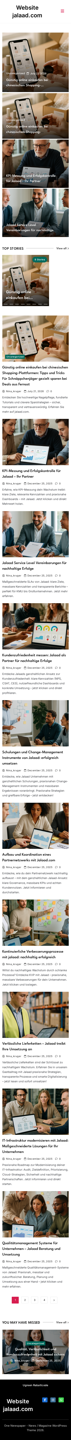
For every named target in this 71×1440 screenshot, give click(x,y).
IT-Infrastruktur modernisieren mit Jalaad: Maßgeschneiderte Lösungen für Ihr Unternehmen (35, 1146)
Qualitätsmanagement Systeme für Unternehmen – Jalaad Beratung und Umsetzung (31, 1249)
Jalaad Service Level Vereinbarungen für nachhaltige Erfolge (30, 230)
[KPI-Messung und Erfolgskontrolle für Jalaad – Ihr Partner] (35, 164)
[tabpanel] (35, 1352)
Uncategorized (15, 73)
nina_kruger (13, 391)
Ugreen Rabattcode (35, 1385)
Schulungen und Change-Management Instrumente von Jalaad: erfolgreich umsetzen (32, 758)
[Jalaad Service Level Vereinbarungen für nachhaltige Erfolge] (35, 213)
